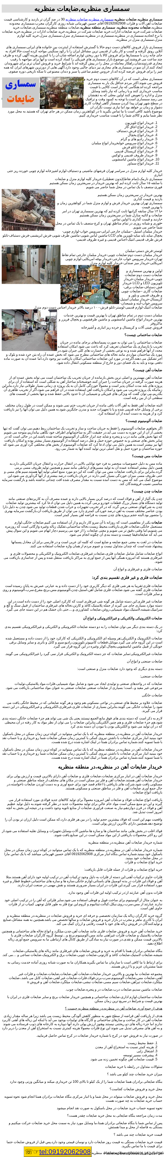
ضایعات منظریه (77, 19)
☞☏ (58, 1152)
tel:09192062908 (65, 1152)
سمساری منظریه (101, 19)
